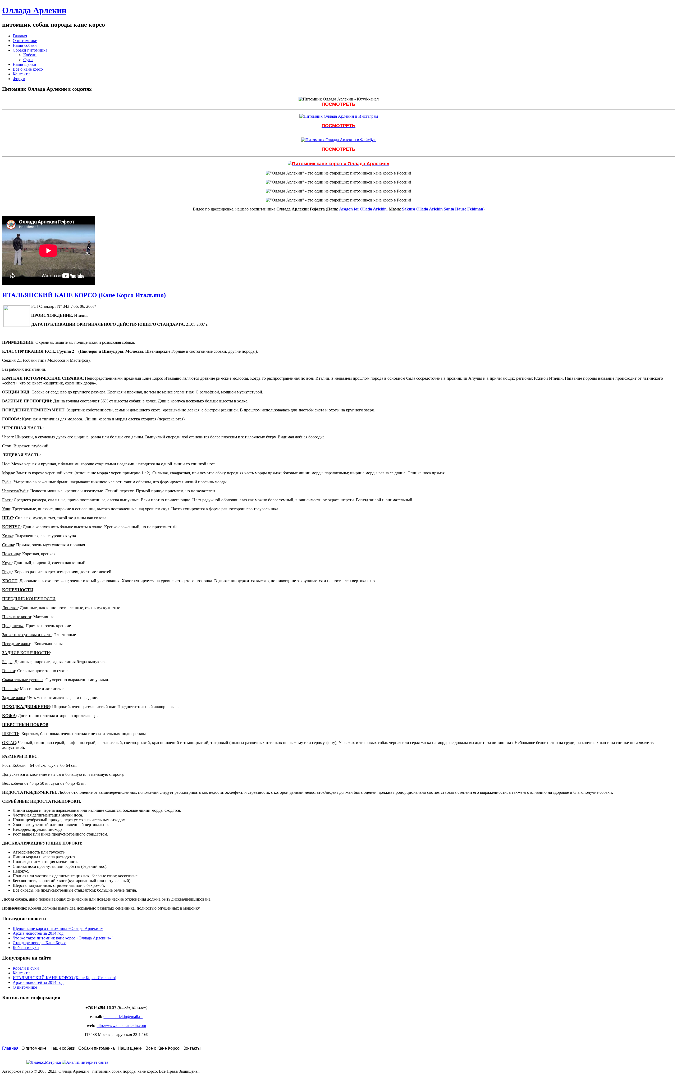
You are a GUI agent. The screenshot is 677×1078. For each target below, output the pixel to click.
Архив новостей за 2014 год (38, 933)
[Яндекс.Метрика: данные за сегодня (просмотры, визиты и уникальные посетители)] (43, 1062)
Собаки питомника (30, 50)
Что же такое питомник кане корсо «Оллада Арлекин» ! (63, 938)
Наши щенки (24, 64)
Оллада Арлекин (34, 10)
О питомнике (25, 40)
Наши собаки (25, 45)
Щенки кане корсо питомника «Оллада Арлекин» (58, 928)
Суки (28, 59)
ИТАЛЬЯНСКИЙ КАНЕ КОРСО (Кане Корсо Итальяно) (84, 295)
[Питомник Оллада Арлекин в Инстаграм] (338, 116)
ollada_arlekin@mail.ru (123, 1016)
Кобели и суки (26, 947)
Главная (20, 36)
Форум (19, 78)
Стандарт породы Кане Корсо (39, 943)
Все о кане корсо (28, 69)
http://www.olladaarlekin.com (121, 1025)
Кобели (29, 55)
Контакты (21, 74)
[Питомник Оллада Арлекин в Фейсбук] (338, 139)
